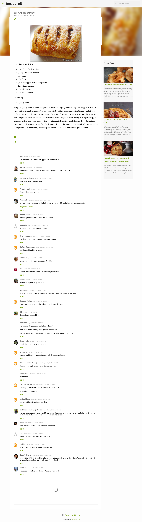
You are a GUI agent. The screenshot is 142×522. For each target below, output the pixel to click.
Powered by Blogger (72, 515)
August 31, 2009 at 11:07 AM (41, 236)
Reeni (22, 422)
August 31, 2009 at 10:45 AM (40, 225)
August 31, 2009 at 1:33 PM (38, 290)
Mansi (22, 468)
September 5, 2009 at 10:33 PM (42, 455)
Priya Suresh (25, 189)
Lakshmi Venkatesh (27, 384)
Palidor (23, 444)
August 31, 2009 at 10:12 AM (43, 178)
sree (21, 269)
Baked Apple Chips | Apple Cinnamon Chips (118, 84)
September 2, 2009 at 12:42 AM (33, 433)
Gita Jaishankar (26, 236)
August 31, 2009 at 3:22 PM (36, 323)
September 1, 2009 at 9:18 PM (34, 422)
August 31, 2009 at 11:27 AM (34, 258)
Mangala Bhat (25, 225)
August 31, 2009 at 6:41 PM (50, 363)
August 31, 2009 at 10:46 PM (38, 373)
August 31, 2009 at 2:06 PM (41, 301)
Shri (21, 156)
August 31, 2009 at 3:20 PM (31, 312)
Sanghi (22, 214)
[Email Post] (15, 138)
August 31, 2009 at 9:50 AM (34, 167)
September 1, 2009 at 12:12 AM (45, 384)
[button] (15, 19)
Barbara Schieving (27, 178)
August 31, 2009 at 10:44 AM (34, 214)
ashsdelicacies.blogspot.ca (30, 363)
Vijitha (22, 279)
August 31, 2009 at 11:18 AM (44, 247)
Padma (22, 258)
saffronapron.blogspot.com (31, 410)
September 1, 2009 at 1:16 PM (52, 410)
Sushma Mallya (26, 301)
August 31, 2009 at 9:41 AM (32, 156)
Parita (22, 167)
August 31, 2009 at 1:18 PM (34, 279)
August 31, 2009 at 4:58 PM (38, 341)
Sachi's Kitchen (26, 455)
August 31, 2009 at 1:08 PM (32, 268)
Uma (21, 433)
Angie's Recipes (26, 200)
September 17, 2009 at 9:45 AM (34, 468)
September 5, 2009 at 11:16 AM (36, 444)
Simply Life (24, 341)
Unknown (23, 352)
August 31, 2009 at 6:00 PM (36, 352)
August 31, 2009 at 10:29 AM (42, 200)
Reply (22, 163)
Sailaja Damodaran (27, 247)
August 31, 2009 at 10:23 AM (39, 189)
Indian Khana (25, 399)
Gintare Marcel (76, 519)
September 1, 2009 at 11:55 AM (40, 399)
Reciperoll (14, 3)
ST (21, 312)
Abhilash (23, 323)
